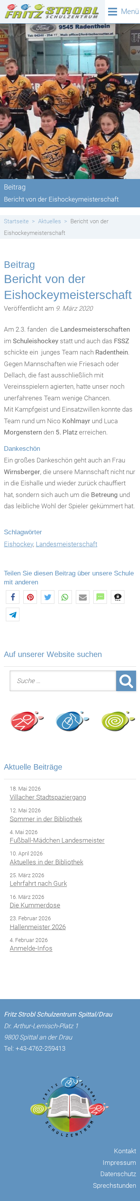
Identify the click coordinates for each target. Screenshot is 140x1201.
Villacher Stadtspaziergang (48, 797)
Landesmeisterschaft (66, 544)
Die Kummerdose (35, 905)
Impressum (119, 1162)
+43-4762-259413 (40, 1048)
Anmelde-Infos (31, 948)
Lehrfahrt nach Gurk (38, 884)
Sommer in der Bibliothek (46, 819)
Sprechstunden (114, 1185)
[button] (12, 597)
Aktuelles (49, 221)
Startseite (16, 221)
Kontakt (125, 1151)
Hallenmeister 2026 (38, 927)
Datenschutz (118, 1174)
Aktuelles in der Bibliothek (46, 862)
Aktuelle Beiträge (33, 767)
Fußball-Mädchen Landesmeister (57, 841)
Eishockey (18, 544)
